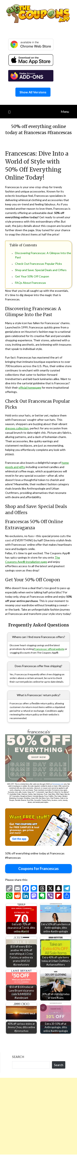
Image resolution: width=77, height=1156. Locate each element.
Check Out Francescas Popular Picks (38, 263)
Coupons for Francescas (38, 868)
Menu (65, 111)
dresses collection (17, 428)
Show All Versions (33, 92)
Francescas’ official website (49, 648)
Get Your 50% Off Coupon (32, 276)
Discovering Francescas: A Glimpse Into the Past (43, 255)
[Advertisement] (38, 1116)
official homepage (29, 387)
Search (18, 1057)
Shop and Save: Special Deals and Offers (41, 270)
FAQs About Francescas (30, 282)
